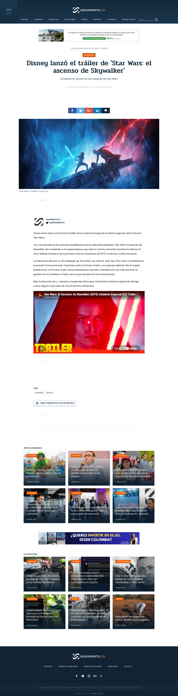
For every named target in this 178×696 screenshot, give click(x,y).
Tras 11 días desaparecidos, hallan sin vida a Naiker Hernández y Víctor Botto (131, 579)
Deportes (97, 19)
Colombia (75, 561)
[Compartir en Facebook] (72, 110)
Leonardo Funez (96, 693)
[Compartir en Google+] (89, 110)
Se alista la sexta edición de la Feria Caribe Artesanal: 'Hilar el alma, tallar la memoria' (89, 511)
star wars (39, 393)
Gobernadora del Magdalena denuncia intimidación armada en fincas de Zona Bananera (43, 615)
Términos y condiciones (68, 666)
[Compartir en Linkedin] (97, 110)
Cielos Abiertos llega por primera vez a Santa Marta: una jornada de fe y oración (131, 511)
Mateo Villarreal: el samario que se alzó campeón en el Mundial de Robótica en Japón (133, 473)
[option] (89, 156)
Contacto (128, 666)
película (50, 393)
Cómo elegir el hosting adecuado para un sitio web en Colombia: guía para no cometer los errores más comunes (43, 507)
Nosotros (48, 666)
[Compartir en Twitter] (80, 110)
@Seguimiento (57, 222)
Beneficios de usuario (93, 666)
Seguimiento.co (53, 219)
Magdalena (53, 19)
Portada (24, 19)
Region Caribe (70, 19)
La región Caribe (123, 561)
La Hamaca (111, 19)
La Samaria (38, 19)
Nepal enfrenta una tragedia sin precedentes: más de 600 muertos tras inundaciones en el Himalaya (88, 615)
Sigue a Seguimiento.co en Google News (57, 403)
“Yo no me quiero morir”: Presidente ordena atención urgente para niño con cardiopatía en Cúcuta (87, 577)
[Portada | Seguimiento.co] (89, 10)
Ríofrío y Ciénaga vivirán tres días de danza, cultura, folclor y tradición (43, 473)
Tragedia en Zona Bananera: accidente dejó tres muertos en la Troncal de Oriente (43, 579)
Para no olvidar (128, 19)
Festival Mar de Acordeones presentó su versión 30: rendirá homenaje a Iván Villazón (87, 471)
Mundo (84, 19)
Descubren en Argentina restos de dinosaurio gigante (132, 618)
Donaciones (113, 666)
